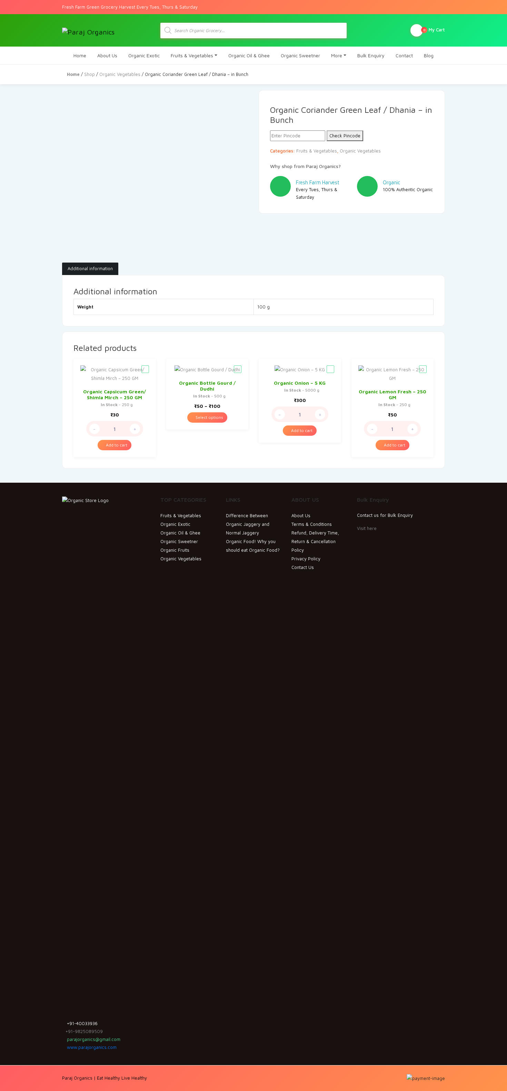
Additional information (90, 268)
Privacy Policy (305, 558)
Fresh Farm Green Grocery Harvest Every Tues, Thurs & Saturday (130, 7)
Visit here (367, 528)
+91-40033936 (82, 1023)
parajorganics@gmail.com (93, 1039)
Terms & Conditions (311, 524)
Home (79, 55)
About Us (107, 55)
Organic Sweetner (300, 55)
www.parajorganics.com (91, 1047)
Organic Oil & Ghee (249, 55)
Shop (89, 74)
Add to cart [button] (116, 445)
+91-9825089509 (84, 1031)
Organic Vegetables (119, 74)
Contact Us (302, 567)
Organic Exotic (144, 55)
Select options (209, 417)
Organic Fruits (174, 550)
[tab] (90, 269)
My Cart (434, 29)
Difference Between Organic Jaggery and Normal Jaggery (247, 524)
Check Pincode (344, 135)
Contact (404, 55)
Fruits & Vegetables (192, 55)
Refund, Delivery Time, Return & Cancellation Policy (315, 541)
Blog (429, 55)
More (336, 55)
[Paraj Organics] (88, 30)
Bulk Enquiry (371, 55)
